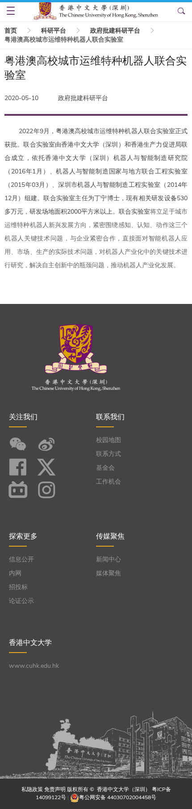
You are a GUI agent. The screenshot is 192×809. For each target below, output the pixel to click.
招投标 (18, 587)
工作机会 (108, 481)
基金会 (105, 467)
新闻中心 (108, 559)
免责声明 (55, 789)
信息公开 (21, 559)
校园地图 (108, 440)
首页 (10, 30)
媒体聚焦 (108, 573)
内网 (15, 573)
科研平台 (53, 30)
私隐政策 (32, 789)
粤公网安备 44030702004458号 (117, 797)
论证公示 (21, 601)
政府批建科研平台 (115, 30)
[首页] (96, 11)
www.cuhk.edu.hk (34, 666)
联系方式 (108, 454)
